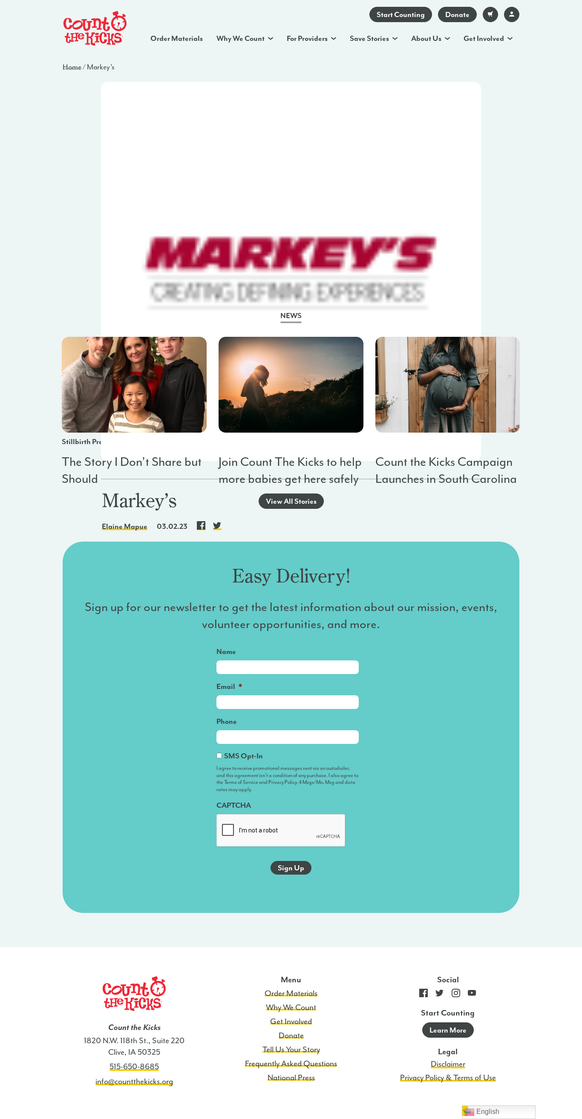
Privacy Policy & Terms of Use (448, 1078)
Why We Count (240, 38)
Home (72, 67)
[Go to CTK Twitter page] (439, 995)
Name (226, 651)
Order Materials (176, 38)
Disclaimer (448, 1064)
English (487, 1111)
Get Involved (484, 38)
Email (229, 686)
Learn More (448, 1030)
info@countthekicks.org (134, 1081)
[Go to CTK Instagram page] (456, 995)
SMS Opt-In (243, 755)
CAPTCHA (233, 805)
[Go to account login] (511, 14)
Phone (226, 721)
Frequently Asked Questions (291, 1063)
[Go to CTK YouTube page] (472, 995)
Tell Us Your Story (291, 1049)
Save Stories (369, 38)
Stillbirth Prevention (94, 441)
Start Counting (401, 14)
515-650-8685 (134, 1067)
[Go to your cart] (490, 14)
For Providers (307, 38)
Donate (457, 14)
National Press (291, 1077)
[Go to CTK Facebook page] (423, 995)
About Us (426, 38)
